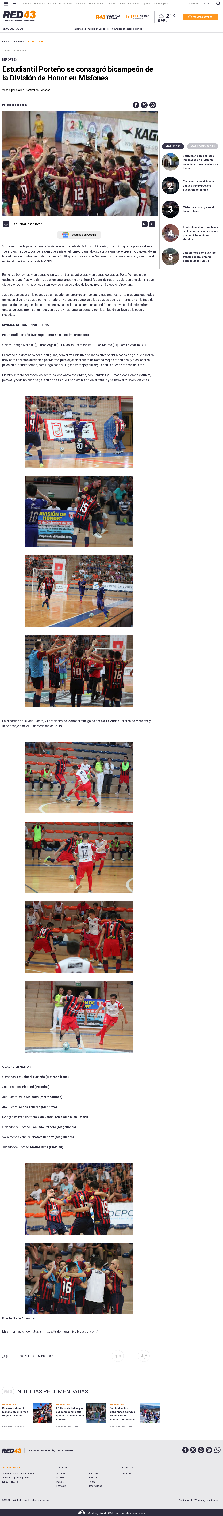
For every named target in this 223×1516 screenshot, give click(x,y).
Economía (61, 1486)
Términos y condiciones (206, 1500)
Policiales (94, 1477)
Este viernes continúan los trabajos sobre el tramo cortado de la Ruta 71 (199, 256)
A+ (145, 224)
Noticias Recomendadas (52, 1391)
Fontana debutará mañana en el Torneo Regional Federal (15, 1412)
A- (152, 224)
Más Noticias (95, 1486)
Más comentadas (203, 146)
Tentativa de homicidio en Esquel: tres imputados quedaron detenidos (83, 29)
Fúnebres (126, 1473)
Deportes (9, 59)
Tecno (92, 1482)
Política (60, 1482)
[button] (135, 105)
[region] (190, 62)
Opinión (60, 1477)
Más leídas (173, 146)
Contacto (184, 1500)
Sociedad (61, 1473)
